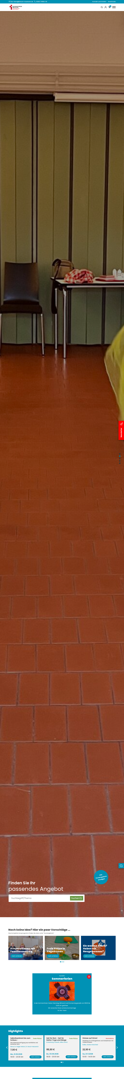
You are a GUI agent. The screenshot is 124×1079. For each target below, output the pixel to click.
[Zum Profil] (106, 7)
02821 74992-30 (41, 2)
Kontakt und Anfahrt (99, 2)
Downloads (112, 2)
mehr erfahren (17, 956)
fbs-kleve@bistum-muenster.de (22, 2)
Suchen (75, 898)
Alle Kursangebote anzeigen (101, 877)
